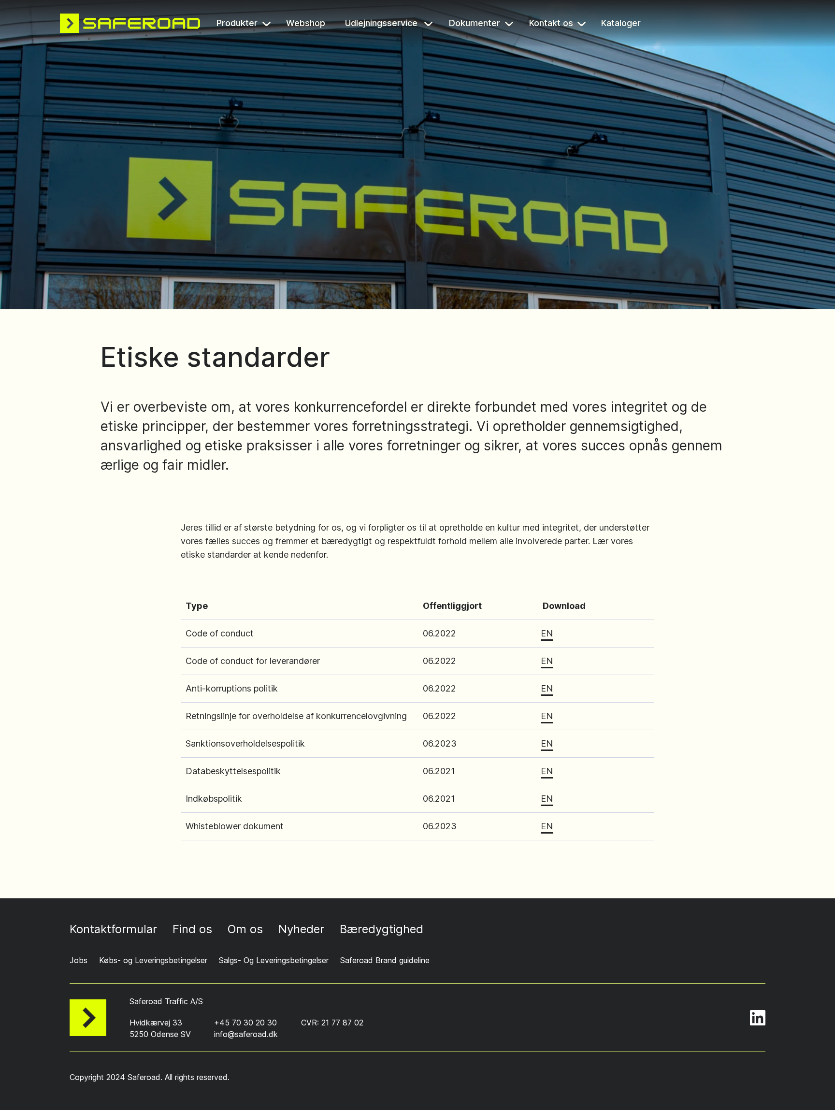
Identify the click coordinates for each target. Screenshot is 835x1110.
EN (547, 633)
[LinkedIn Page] (757, 1017)
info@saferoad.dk (246, 1034)
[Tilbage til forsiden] (130, 23)
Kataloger (622, 24)
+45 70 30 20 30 (245, 1022)
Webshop (306, 24)
